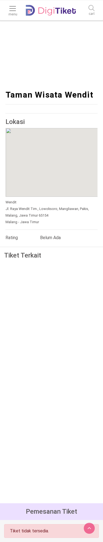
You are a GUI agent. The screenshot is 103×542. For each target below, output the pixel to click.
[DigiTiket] (51, 10)
